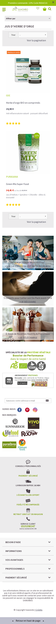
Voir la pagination (36, 40)
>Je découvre (28, 301)
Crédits (39, 609)
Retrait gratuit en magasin (28, 514)
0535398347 (28, 526)
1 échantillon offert (28, 495)
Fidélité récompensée (28, 504)
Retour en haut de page (28, 620)
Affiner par (10, 18)
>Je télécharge (27, 337)
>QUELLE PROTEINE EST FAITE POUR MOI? (28, 266)
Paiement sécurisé (28, 475)
